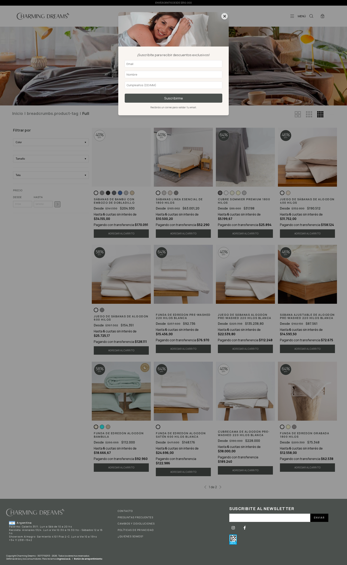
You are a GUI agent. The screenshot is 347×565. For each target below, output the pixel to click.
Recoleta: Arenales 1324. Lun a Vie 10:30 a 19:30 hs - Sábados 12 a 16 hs (56, 531)
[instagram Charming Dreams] (233, 528)
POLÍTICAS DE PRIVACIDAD (136, 530)
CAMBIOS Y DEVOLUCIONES (136, 523)
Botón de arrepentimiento (88, 558)
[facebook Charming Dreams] (245, 528)
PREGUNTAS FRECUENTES (135, 517)
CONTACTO (125, 511)
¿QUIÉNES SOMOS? (131, 536)
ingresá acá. (64, 558)
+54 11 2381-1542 (20, 540)
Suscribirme (173, 98)
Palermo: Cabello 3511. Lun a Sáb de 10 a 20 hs (40, 526)
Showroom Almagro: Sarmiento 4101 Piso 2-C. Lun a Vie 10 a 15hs (53, 536)
